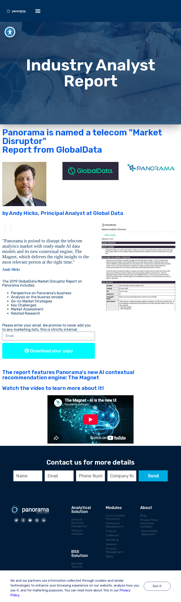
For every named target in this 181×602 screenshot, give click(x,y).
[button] (38, 11)
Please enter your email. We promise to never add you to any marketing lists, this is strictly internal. (46, 327)
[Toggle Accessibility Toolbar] (10, 32)
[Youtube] (30, 520)
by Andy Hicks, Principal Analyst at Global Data (62, 213)
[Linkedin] (43, 520)
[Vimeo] (36, 520)
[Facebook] (23, 520)
